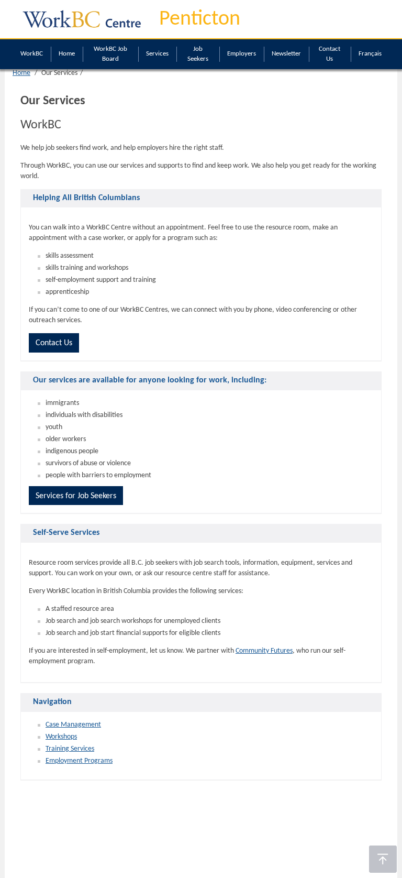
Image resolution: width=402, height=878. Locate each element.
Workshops (61, 737)
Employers (241, 53)
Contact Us (329, 54)
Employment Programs (79, 761)
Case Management (73, 725)
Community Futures (264, 651)
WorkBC (31, 53)
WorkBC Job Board (110, 54)
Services (157, 53)
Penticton (199, 19)
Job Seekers (197, 54)
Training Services (70, 749)
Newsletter (286, 53)
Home (67, 53)
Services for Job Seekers (76, 496)
